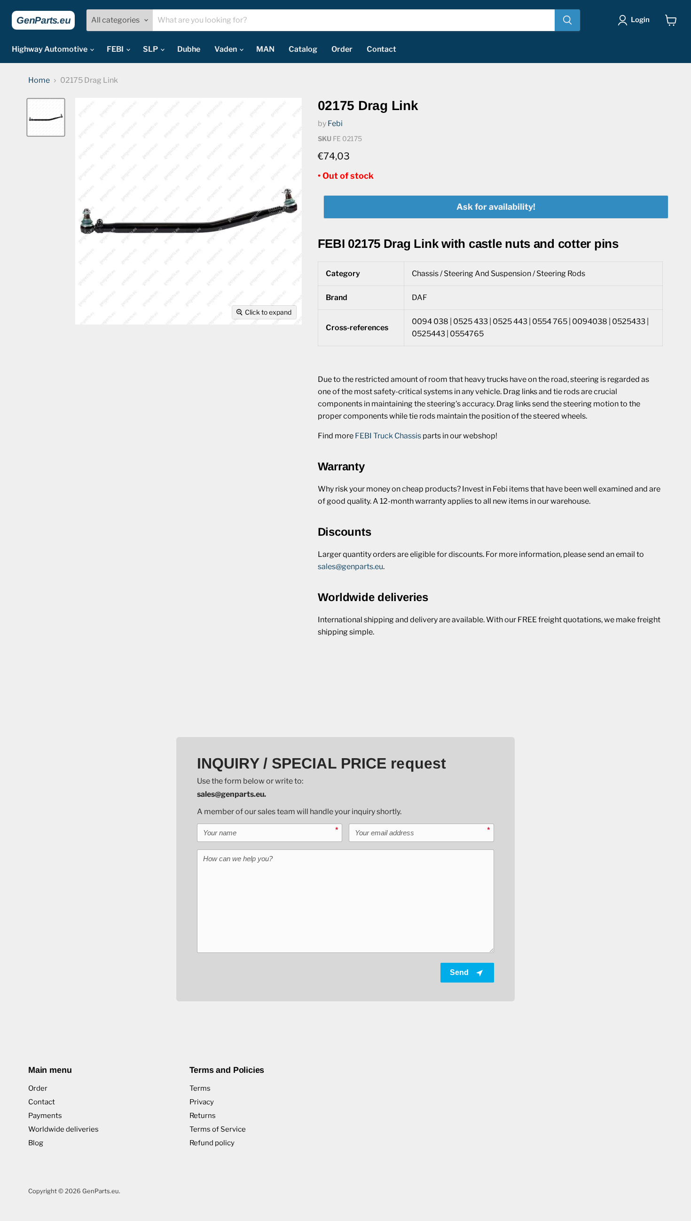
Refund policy (212, 1143)
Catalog (303, 49)
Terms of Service (217, 1129)
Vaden (226, 49)
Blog (35, 1143)
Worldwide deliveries (63, 1129)
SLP (151, 49)
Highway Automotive (50, 49)
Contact (381, 49)
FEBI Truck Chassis (388, 435)
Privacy (201, 1102)
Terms (200, 1088)
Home (39, 80)
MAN (265, 49)
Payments (45, 1115)
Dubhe (188, 49)
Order (342, 49)
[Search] (567, 20)
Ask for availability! (495, 207)
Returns (202, 1115)
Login (640, 20)
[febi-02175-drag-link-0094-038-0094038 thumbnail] (45, 117)
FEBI (116, 49)
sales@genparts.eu (350, 566)
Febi (335, 123)
